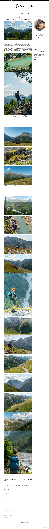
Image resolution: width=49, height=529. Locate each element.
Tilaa (35, 59)
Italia (34, 41)
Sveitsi (17, 17)
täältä (38, 35)
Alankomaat (35, 39)
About (4, 0)
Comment (5, 493)
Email (4, 505)
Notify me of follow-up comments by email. (9, 513)
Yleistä (35, 49)
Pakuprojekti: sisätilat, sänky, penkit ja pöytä (10, 480)
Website (5, 507)
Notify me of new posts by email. (8, 515)
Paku (34, 44)
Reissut (35, 46)
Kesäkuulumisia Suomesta (28, 479)
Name (5, 503)
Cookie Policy (15, 527)
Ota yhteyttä (10, 0)
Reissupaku (7, 0)
